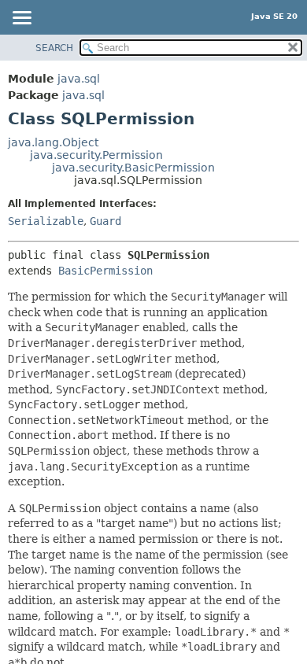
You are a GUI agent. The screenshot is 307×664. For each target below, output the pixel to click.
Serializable (45, 221)
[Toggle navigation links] (21, 19)
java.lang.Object (53, 142)
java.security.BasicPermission (133, 167)
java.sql (78, 78)
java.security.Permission (96, 155)
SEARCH (54, 47)
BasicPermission (105, 270)
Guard (105, 221)
